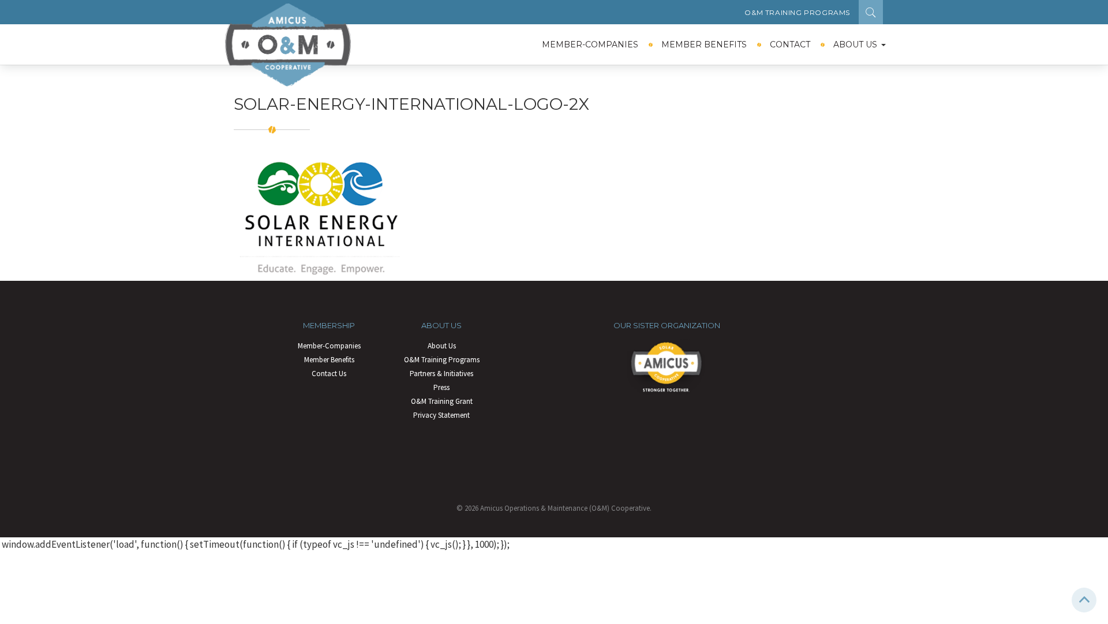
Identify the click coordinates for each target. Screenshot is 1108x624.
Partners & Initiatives (441, 373)
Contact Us (329, 373)
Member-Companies (590, 44)
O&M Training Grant (442, 401)
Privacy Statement (441, 415)
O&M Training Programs (797, 12)
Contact (790, 44)
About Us (855, 44)
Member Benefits (704, 44)
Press (441, 387)
